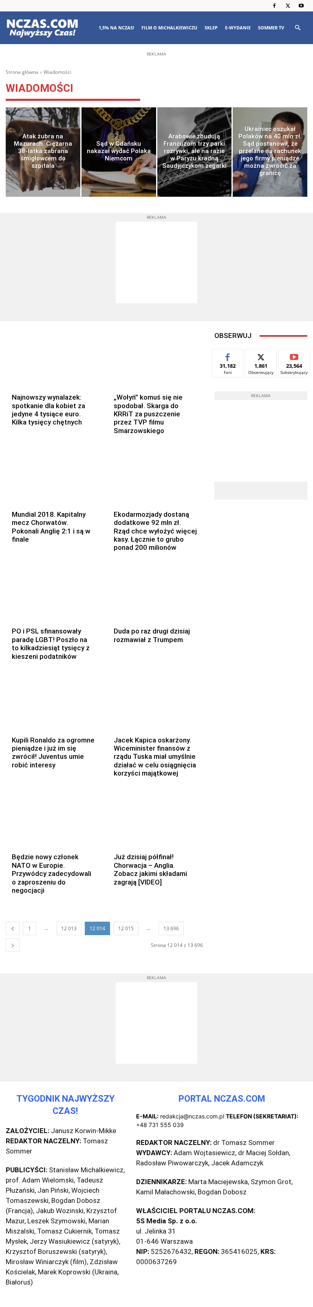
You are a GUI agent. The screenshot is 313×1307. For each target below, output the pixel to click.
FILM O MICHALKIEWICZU (169, 27)
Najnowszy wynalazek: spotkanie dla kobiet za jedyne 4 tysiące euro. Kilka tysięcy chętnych (48, 409)
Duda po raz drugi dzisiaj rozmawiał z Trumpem (152, 635)
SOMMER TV (271, 27)
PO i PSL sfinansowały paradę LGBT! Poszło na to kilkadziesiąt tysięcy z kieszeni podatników (51, 643)
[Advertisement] (156, 111)
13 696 (171, 928)
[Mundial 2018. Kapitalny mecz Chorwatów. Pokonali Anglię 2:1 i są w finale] (53, 475)
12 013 (69, 928)
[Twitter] (288, 5)
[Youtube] (301, 5)
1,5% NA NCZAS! (116, 27)
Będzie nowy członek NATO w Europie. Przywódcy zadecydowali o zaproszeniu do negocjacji (51, 873)
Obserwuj (261, 355)
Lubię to (228, 355)
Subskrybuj (294, 355)
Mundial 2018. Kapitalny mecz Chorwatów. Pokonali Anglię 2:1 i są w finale (51, 526)
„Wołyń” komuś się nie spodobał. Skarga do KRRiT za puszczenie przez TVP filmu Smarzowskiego (148, 414)
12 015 (126, 928)
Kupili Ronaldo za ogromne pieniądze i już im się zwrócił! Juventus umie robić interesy (53, 752)
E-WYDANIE (238, 27)
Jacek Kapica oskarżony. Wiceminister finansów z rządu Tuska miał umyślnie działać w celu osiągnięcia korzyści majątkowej (155, 757)
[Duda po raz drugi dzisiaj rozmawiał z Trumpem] (155, 592)
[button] (297, 28)
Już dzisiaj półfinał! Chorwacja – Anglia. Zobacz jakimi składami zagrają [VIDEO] (150, 869)
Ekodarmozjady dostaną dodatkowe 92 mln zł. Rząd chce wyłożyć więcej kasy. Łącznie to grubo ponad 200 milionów (155, 531)
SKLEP (211, 27)
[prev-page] (13, 928)
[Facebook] (274, 5)
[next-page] (13, 945)
